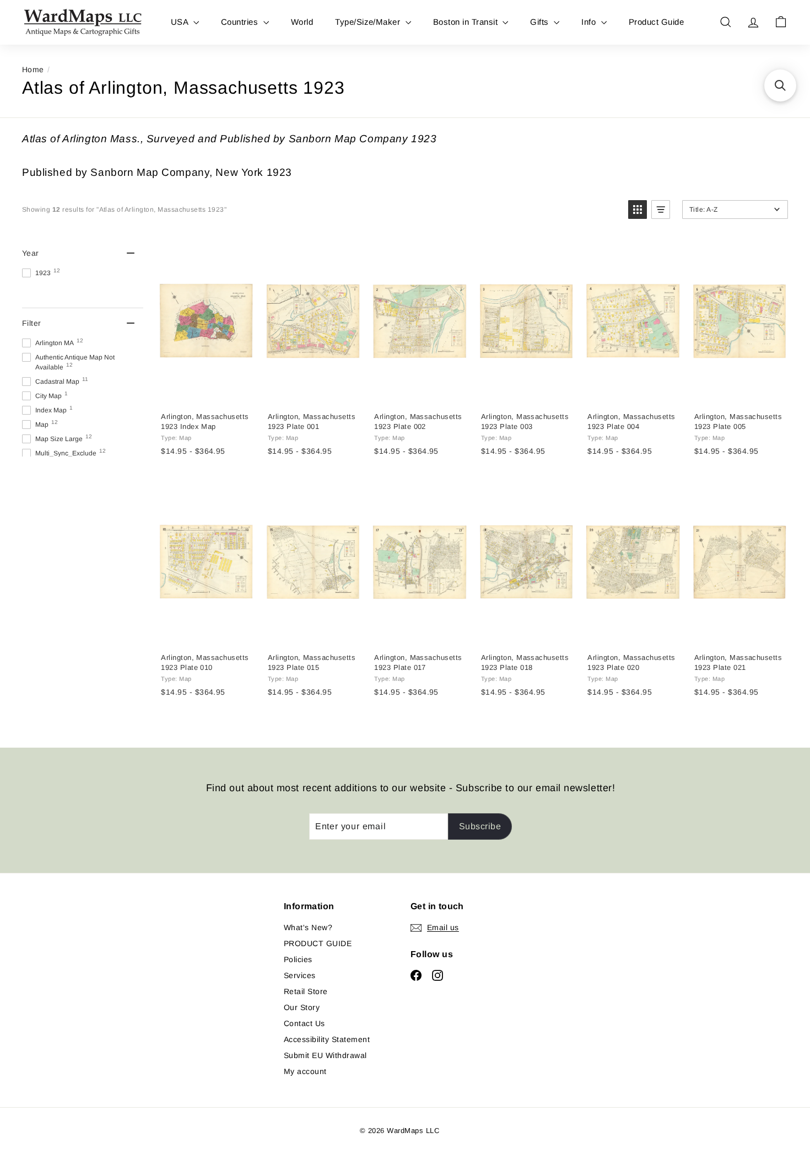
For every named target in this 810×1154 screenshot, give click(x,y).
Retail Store (306, 991)
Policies (298, 959)
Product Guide (656, 21)
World (302, 21)
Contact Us (304, 1023)
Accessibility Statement (327, 1039)
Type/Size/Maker (369, 21)
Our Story (302, 1007)
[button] (637, 209)
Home (33, 69)
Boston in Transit (466, 21)
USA (181, 21)
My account (305, 1071)
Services (300, 975)
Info (589, 21)
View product (205, 391)
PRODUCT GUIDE (318, 943)
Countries (241, 21)
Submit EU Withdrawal (325, 1055)
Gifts (540, 21)
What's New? (308, 927)
